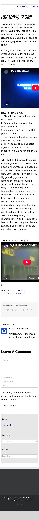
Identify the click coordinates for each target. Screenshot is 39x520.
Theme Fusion (27, 500)
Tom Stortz (8, 291)
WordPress (18, 500)
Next (33, 6)
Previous (24, 6)
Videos (10, 294)
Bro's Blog (8, 425)
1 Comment (20, 294)
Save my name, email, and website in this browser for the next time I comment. (19, 396)
